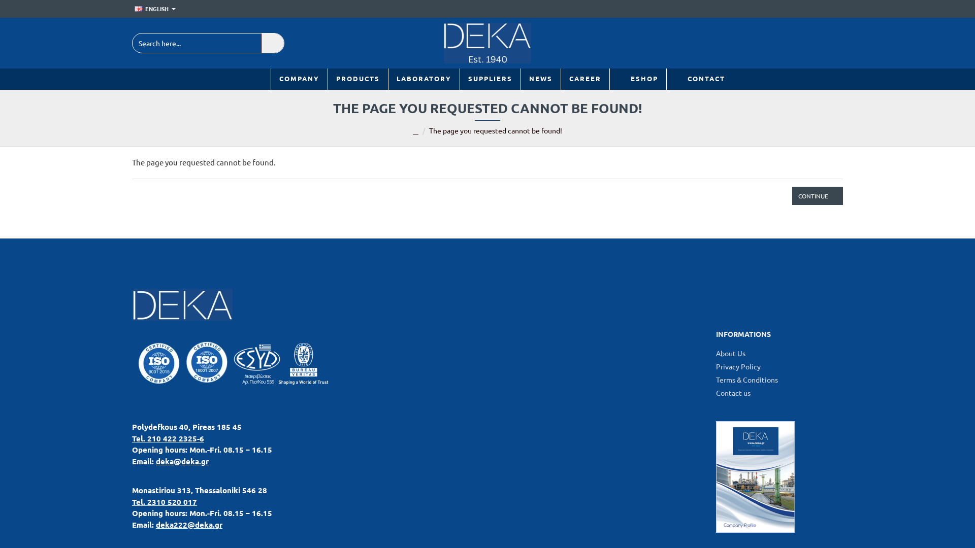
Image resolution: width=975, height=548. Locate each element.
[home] (415, 131)
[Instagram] (831, 43)
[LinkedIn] (785, 43)
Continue (813, 196)
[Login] (821, 9)
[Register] (835, 9)
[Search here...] (272, 43)
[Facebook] (808, 43)
